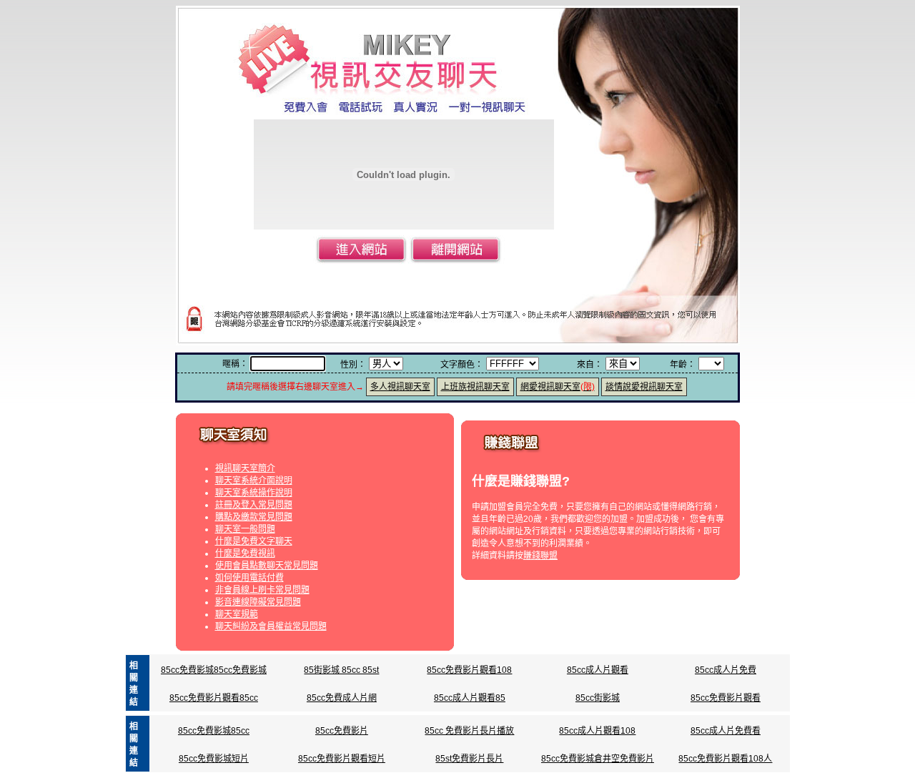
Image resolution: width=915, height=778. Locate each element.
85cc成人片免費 (725, 670)
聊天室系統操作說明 (253, 493)
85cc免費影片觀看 (726, 698)
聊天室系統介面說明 (253, 481)
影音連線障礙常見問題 (258, 602)
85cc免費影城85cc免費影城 (214, 670)
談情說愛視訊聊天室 (644, 387)
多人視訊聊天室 (400, 387)
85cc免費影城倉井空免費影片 (597, 759)
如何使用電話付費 (249, 578)
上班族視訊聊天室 (475, 387)
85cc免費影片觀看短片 (341, 759)
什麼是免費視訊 (245, 553)
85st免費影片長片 (469, 759)
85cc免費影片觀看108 (469, 670)
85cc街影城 (597, 698)
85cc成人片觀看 (597, 670)
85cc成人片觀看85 (469, 698)
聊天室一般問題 (245, 529)
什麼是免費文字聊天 (253, 541)
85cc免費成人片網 (342, 698)
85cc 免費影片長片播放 (469, 731)
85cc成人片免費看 (726, 731)
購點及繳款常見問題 (253, 517)
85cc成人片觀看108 (597, 731)
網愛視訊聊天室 (557, 387)
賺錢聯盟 (540, 556)
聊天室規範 (236, 614)
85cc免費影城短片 (214, 759)
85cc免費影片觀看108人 (725, 759)
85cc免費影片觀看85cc (213, 698)
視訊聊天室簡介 (245, 468)
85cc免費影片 (341, 731)
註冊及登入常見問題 (253, 505)
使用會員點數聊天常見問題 (266, 566)
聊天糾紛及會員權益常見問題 (271, 626)
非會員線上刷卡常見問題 (262, 590)
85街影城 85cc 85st (341, 670)
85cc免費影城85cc (213, 731)
